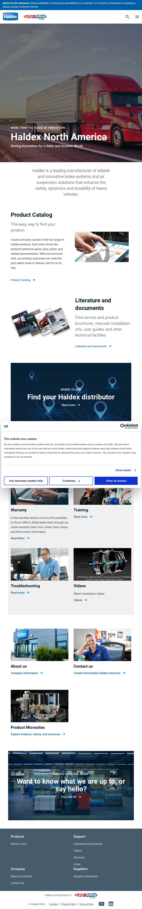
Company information (24, 673)
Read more (69, 405)
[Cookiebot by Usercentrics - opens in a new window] (123, 426)
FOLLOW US (68, 797)
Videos (78, 600)
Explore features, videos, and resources (35, 734)
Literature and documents (90, 346)
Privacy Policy (68, 904)
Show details (123, 470)
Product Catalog (20, 280)
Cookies (53, 904)
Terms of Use (86, 904)
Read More (18, 538)
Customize (69, 480)
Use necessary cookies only (26, 480)
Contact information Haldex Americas (97, 673)
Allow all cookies (116, 480)
